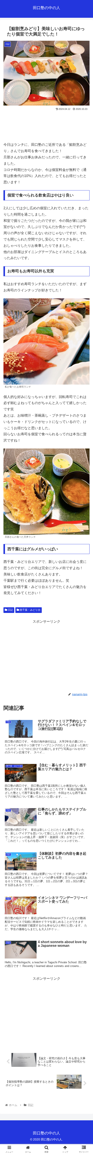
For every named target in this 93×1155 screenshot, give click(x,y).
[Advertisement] (46, 125)
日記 (10, 609)
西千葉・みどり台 (29, 609)
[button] (84, 663)
